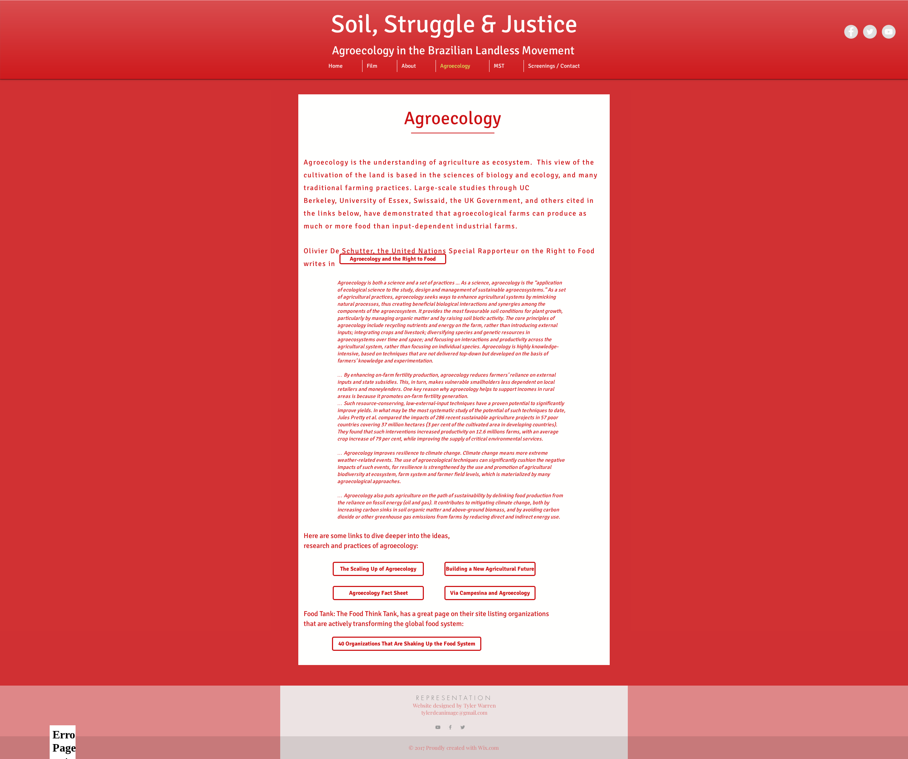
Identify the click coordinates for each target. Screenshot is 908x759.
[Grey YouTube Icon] (438, 727)
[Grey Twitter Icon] (463, 727)
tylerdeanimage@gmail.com (454, 712)
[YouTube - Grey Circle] (889, 32)
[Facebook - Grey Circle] (851, 32)
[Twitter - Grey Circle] (870, 32)
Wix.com (488, 747)
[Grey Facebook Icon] (450, 727)
